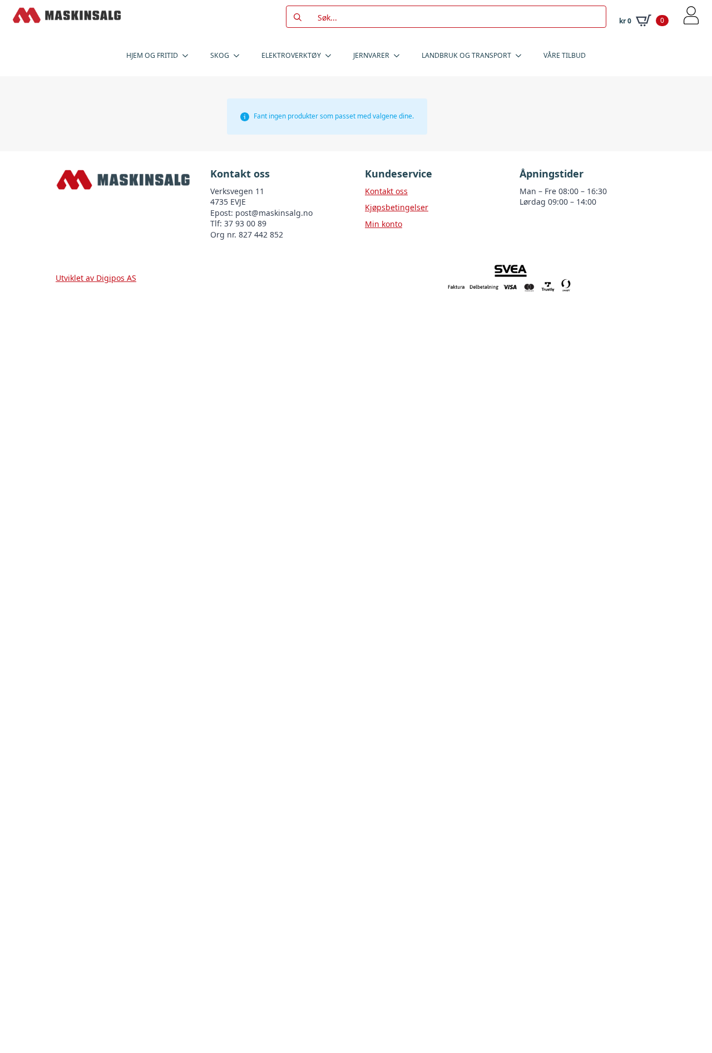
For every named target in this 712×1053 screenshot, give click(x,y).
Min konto (383, 224)
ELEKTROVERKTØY (291, 55)
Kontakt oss (386, 191)
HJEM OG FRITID (152, 55)
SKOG (219, 55)
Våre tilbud (564, 55)
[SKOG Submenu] (239, 55)
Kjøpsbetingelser (396, 207)
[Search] (297, 17)
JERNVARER (371, 55)
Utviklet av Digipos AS (96, 278)
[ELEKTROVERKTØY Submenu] (331, 55)
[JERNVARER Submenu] (400, 55)
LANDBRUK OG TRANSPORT (466, 55)
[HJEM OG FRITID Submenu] (188, 55)
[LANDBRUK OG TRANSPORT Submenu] (521, 55)
